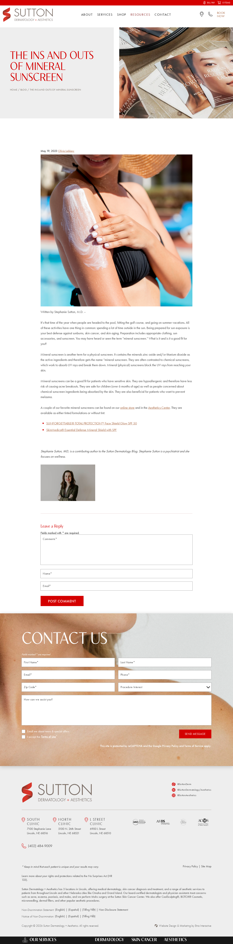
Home (13, 89)
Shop (121, 14)
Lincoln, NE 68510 (100, 826)
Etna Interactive (203, 926)
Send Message (195, 734)
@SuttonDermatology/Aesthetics (194, 789)
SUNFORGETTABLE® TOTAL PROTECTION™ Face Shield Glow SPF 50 (91, 423)
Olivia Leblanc (66, 151)
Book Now (221, 14)
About (87, 14)
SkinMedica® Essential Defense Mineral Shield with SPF (81, 430)
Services (105, 14)
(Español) (73, 910)
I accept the (31, 737)
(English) (60, 910)
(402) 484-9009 (40, 845)
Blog (23, 89)
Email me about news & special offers (48, 731)
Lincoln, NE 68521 (69, 826)
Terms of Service (193, 746)
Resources (140, 14)
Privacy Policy (170, 746)
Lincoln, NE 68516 (39, 826)
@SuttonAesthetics (186, 795)
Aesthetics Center (159, 408)
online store (127, 408)
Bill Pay (211, 2)
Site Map (206, 866)
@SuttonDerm (184, 784)
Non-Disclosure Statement (113, 910)
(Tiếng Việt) (89, 910)
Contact (163, 14)
